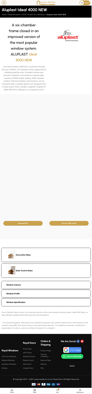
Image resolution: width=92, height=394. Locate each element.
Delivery (44, 364)
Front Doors (27, 349)
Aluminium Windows (9, 364)
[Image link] (46, 139)
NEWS (72, 366)
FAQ (42, 368)
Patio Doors (27, 364)
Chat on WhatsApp (74, 356)
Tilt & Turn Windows (9, 356)
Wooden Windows (8, 360)
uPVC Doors (27, 353)
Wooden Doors (28, 360)
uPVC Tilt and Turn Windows (33, 14)
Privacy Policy (46, 351)
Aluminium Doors (29, 356)
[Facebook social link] (78, 341)
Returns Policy (46, 360)
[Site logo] (46, 3)
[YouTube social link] (82, 341)
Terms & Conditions (44, 355)
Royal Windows (14, 14)
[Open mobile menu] (4, 3)
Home (4, 14)
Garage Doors (28, 368)
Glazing (4, 368)
